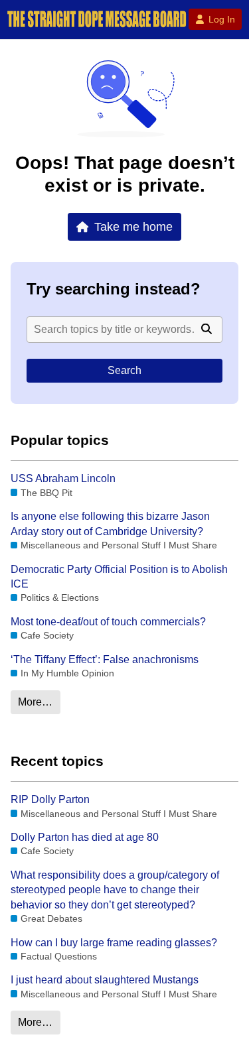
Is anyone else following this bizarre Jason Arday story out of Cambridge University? (110, 523)
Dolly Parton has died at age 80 (85, 837)
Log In (221, 19)
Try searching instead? (114, 289)
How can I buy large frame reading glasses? (114, 942)
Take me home (133, 226)
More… (35, 702)
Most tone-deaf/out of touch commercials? (108, 621)
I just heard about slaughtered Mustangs (105, 979)
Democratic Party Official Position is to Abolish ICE (119, 577)
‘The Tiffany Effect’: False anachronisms (105, 659)
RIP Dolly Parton (50, 799)
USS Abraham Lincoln (63, 478)
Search (124, 370)
